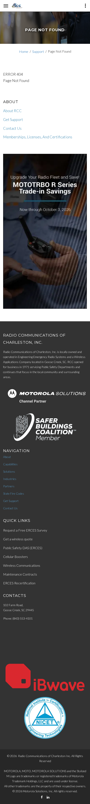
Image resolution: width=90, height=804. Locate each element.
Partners (8, 486)
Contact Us (12, 128)
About (7, 457)
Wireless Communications (21, 565)
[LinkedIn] (48, 797)
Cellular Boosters (15, 557)
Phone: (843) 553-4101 (18, 618)
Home (23, 51)
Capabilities (10, 464)
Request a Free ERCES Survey (25, 530)
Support (38, 51)
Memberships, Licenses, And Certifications (37, 137)
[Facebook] (42, 797)
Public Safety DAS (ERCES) (22, 548)
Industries (9, 479)
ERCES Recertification (19, 583)
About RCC (12, 110)
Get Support (13, 119)
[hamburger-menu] (6, 6)
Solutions (9, 471)
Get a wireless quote (18, 539)
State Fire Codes (13, 493)
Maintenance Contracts (20, 574)
